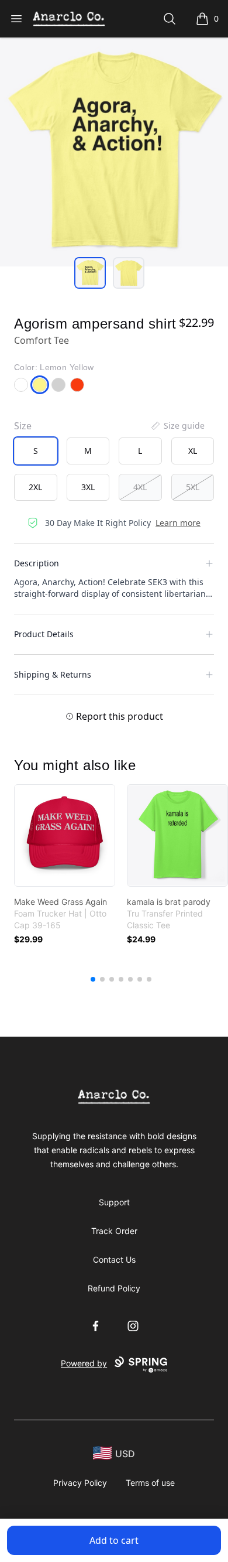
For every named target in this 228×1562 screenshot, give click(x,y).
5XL (192, 487)
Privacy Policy (80, 1483)
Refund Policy (114, 1288)
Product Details (44, 634)
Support (114, 1202)
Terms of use (150, 1483)
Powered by (84, 1363)
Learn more (178, 522)
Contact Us (114, 1259)
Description (36, 563)
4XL (140, 487)
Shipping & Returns (52, 674)
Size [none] (23, 425)
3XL (88, 487)
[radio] (35, 451)
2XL (35, 487)
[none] (177, 426)
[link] (65, 835)
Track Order (114, 1231)
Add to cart (114, 1540)
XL (192, 450)
